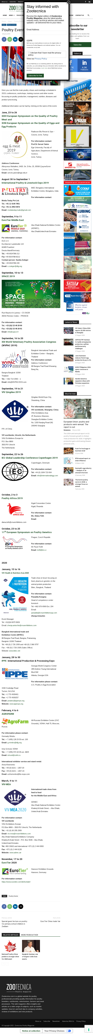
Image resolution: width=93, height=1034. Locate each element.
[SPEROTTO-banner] (77, 183)
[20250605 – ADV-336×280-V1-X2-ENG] (77, 279)
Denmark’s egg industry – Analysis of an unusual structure (83, 470)
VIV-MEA (6, 784)
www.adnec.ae (15, 853)
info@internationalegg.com (47, 476)
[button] (88, 15)
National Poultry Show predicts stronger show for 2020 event (10, 956)
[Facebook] (85, 1)
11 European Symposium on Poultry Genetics (27, 532)
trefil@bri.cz (41, 550)
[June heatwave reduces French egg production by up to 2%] (68, 358)
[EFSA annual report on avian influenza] (68, 460)
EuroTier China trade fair (50, 921)
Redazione (67, 430)
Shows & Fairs (12, 25)
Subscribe (13, 2)
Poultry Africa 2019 (12, 498)
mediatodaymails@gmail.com (19, 210)
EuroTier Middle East (13, 220)
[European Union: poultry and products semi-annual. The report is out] (77, 409)
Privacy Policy (80, 1021)
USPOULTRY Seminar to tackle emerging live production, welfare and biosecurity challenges (83, 344)
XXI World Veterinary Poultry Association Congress (29, 341)
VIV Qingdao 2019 (11, 392)
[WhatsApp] (9, 39)
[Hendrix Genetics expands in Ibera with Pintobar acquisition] (68, 381)
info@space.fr (13, 332)
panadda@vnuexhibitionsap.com (44, 613)
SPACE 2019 (8, 276)
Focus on (20, 15)
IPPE (5, 660)
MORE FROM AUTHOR (29, 935)
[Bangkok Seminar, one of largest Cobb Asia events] (31, 946)
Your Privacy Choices (54, 1031)
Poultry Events (13, 896)
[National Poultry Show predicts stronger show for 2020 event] (10, 946)
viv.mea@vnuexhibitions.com (19, 834)
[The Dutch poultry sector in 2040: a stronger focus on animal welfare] (68, 482)
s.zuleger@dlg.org (15, 266)
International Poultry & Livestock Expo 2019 (25, 182)
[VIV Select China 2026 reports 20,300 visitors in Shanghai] (68, 330)
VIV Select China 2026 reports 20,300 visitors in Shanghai (83, 330)
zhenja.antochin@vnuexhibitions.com (22, 625)
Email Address (33, 30)
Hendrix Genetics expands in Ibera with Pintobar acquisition (82, 381)
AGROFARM (8, 713)
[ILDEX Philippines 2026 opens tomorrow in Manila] (68, 369)
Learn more (44, 68)
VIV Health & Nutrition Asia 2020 (15, 573)
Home (5, 15)
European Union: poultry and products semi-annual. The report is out (76, 424)
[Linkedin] (89, 1)
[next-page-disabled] (7, 963)
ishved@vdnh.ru (14, 755)
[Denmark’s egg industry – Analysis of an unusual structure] (68, 470)
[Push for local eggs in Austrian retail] (68, 451)
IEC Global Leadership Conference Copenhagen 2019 (30, 457)
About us (4, 2)
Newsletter (21, 2)
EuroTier (6, 862)
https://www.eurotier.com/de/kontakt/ (16, 882)
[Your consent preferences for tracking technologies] (88, 1029)
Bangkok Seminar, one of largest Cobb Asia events (30, 956)
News (11, 15)
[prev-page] (3, 963)
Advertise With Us (68, 1021)
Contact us (79, 15)
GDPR (29, 41)
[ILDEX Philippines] (77, 208)
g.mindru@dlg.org (15, 743)
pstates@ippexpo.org (16, 701)
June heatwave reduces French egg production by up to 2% (83, 358)
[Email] (20, 39)
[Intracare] (77, 314)
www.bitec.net (14, 651)
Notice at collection (31, 1031)
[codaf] (77, 195)
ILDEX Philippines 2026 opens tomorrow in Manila (83, 369)
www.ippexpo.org (16, 704)
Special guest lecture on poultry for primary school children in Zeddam (14, 924)
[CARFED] (77, 291)
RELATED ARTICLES (10, 935)
